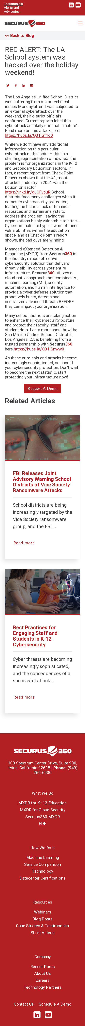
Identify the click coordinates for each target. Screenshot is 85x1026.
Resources (42, 902)
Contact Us (24, 1004)
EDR (42, 823)
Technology (42, 871)
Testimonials (13, 4)
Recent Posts (42, 966)
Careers (43, 980)
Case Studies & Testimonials (42, 925)
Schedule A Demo (55, 1004)
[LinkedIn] (38, 1017)
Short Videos (43, 932)
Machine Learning (42, 857)
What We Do (42, 793)
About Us (42, 973)
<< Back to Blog (19, 35)
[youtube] (78, 7)
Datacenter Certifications (42, 878)
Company (42, 956)
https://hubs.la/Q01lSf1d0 (29, 135)
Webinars (42, 912)
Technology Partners (43, 987)
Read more (24, 543)
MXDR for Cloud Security (42, 810)
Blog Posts (42, 919)
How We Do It (42, 847)
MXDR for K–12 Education (42, 803)
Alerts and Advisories (11, 9)
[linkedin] (71, 7)
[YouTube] (48, 1017)
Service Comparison (42, 864)
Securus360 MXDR (42, 816)
